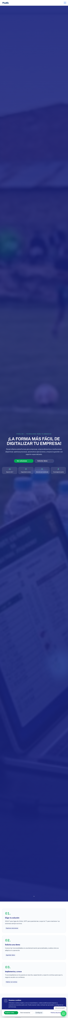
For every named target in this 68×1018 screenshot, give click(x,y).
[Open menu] (65, 2)
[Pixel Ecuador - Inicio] (5, 3)
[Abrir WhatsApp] (63, 1013)
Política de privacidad (57, 1012)
